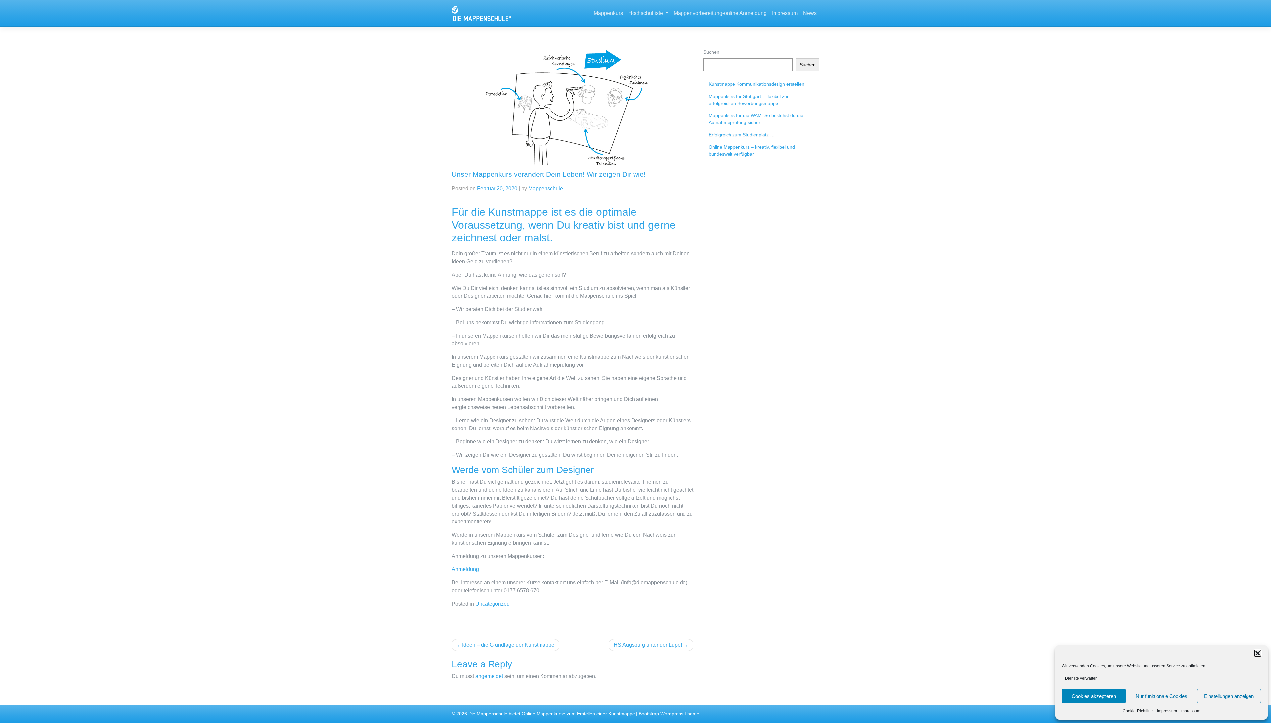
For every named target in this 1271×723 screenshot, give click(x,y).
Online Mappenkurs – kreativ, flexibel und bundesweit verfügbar (752, 150)
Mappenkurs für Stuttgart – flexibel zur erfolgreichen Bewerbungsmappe (749, 100)
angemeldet (489, 676)
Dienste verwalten (1081, 678)
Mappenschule (545, 188)
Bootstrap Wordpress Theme (669, 713)
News (810, 13)
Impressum (1167, 711)
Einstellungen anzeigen (1229, 696)
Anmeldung (465, 569)
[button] (1257, 653)
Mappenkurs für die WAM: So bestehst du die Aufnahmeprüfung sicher (756, 119)
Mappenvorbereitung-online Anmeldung (720, 13)
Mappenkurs (608, 13)
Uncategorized (492, 604)
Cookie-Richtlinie (1138, 711)
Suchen (711, 52)
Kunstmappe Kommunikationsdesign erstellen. (757, 84)
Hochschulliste (646, 13)
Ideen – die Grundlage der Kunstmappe (508, 645)
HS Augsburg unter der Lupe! (648, 645)
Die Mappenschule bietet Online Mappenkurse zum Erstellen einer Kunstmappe (551, 713)
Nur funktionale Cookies (1161, 696)
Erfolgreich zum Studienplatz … (742, 134)
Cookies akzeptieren (1094, 696)
